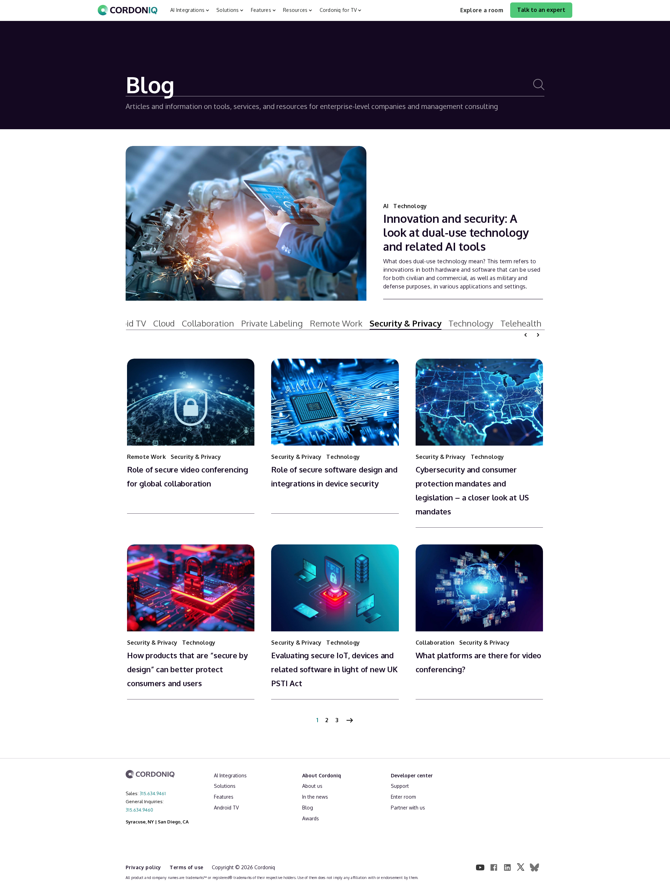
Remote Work (336, 323)
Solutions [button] (227, 10)
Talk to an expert (541, 9)
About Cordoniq (321, 775)
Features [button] (261, 10)
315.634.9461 (153, 793)
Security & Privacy (405, 323)
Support (400, 786)
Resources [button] (295, 10)
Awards (310, 818)
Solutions (225, 786)
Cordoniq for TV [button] (338, 10)
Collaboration (208, 323)
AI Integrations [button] (187, 10)
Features (223, 797)
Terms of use (187, 867)
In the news (315, 797)
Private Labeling (272, 323)
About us (312, 786)
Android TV (226, 808)
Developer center (412, 775)
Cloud (164, 323)
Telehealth (520, 323)
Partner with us (408, 808)
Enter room (403, 797)
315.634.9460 (139, 810)
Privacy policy (144, 867)
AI (386, 206)
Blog (307, 808)
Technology (410, 206)
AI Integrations (230, 775)
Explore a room (481, 10)
